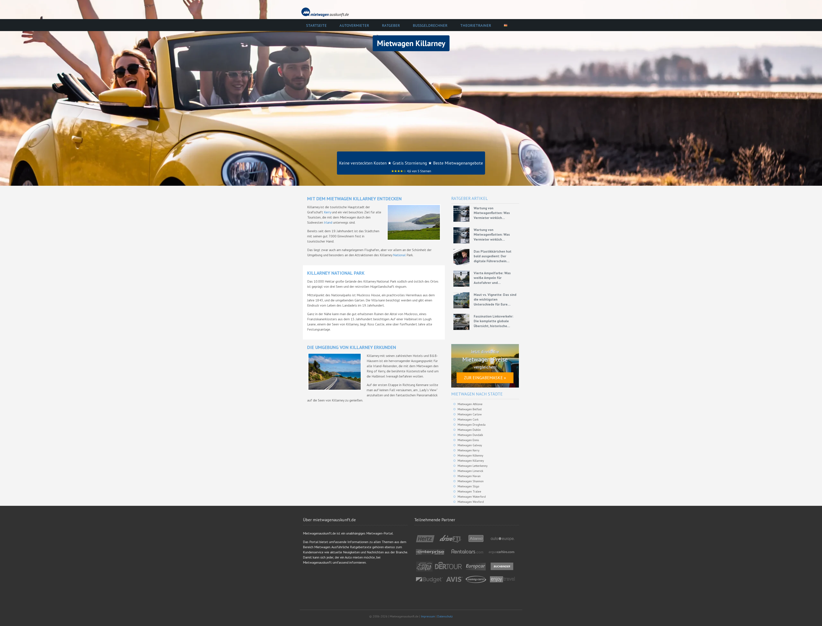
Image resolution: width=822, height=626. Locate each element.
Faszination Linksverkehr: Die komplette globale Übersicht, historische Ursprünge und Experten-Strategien (493, 321)
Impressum (428, 616)
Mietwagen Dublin (469, 430)
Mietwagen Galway (470, 445)
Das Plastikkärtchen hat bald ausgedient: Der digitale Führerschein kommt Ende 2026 (492, 256)
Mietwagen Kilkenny (470, 455)
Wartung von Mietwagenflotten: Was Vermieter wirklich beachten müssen (492, 213)
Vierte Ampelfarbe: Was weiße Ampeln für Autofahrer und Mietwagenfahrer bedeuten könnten (495, 278)
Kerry (327, 212)
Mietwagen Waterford (472, 497)
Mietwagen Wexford (471, 502)
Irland (328, 222)
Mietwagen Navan (469, 476)
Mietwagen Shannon (471, 481)
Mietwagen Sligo (468, 486)
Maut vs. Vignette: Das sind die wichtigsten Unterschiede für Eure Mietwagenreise (495, 299)
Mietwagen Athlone (470, 404)
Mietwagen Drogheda (471, 425)
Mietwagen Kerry (469, 450)
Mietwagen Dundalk (470, 435)
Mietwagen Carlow (470, 414)
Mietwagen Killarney (471, 461)
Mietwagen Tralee (469, 491)
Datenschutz (445, 616)
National (399, 255)
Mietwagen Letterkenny (473, 466)
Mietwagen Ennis (468, 440)
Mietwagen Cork (468, 419)
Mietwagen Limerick (470, 471)
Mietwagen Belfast (470, 409)
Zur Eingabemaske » (485, 377)
